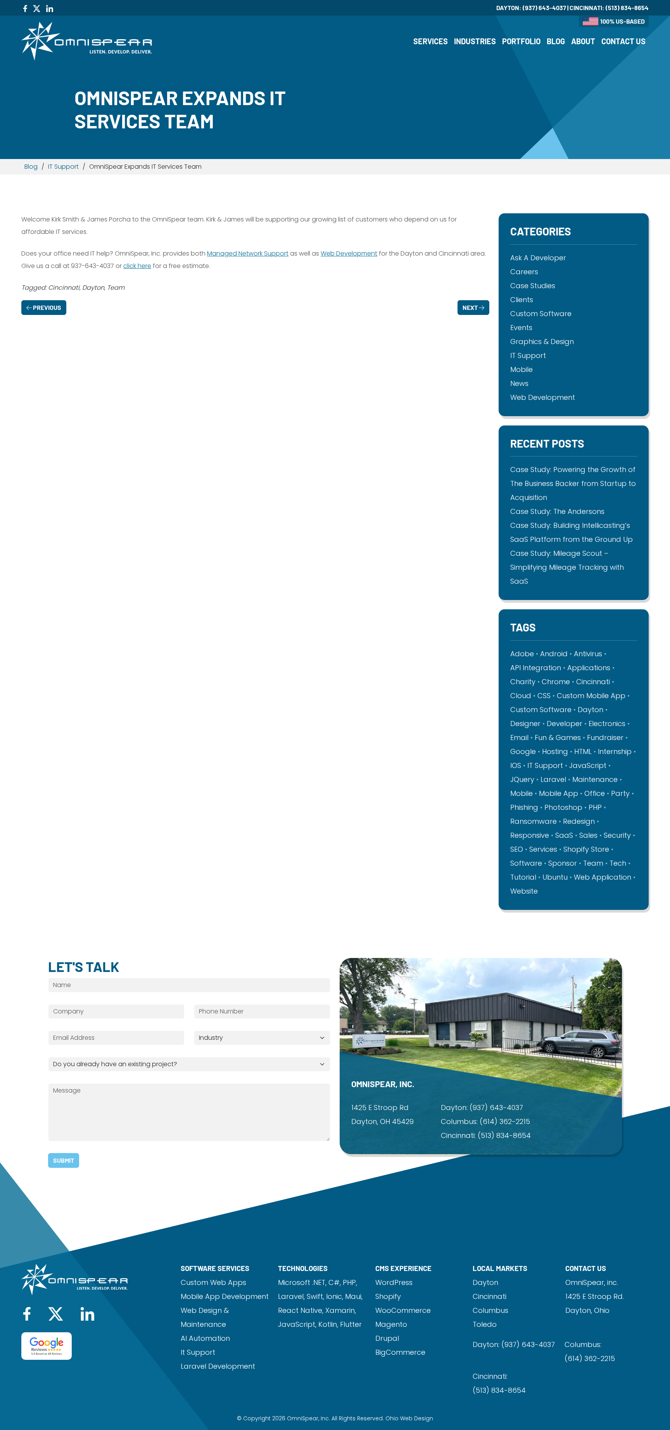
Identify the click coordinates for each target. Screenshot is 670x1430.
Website (524, 891)
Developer (564, 723)
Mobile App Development (225, 1296)
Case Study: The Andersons (557, 511)
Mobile (521, 369)
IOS (515, 765)
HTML (583, 751)
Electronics (607, 723)
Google (523, 751)
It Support (198, 1352)
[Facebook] (25, 7)
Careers (524, 272)
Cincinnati (593, 681)
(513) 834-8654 (627, 7)
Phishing (524, 807)
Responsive (529, 835)
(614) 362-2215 (505, 1121)
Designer (525, 723)
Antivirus (588, 654)
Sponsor (562, 863)
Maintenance (595, 779)
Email (519, 737)
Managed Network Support (247, 253)
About (583, 41)
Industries (475, 41)
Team (593, 863)
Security (617, 835)
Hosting (555, 751)
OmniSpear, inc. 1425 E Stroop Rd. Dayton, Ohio (594, 1296)
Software (526, 863)
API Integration (535, 668)
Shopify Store (586, 849)
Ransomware (533, 821)
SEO (516, 849)
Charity (522, 681)
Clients (521, 299)
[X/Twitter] (37, 7)
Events (521, 327)
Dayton (590, 709)
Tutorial (523, 877)
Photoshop (563, 807)
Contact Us (623, 41)
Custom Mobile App (591, 695)
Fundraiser (605, 737)
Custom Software (541, 313)
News (519, 383)
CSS (544, 695)
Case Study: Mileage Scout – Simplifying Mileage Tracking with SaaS (567, 567)
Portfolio (521, 41)
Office (594, 793)
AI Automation (205, 1338)
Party (620, 793)
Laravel (553, 779)
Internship (615, 751)
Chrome (556, 681)
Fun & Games (558, 737)
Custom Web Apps (213, 1282)
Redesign (579, 821)
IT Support (63, 166)
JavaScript (587, 765)
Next (471, 307)
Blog (556, 41)
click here (137, 265)
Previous (46, 307)
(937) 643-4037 (544, 7)
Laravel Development (218, 1366)
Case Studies (532, 285)
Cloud (520, 695)
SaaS (564, 835)
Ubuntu (555, 877)
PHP (595, 807)
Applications (588, 668)
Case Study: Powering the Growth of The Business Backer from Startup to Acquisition (573, 483)
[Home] (86, 40)
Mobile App (558, 793)
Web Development (349, 253)
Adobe (522, 654)
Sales (588, 835)
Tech (618, 863)
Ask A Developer (538, 258)
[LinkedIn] (49, 7)
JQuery (522, 779)
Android (554, 654)
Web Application (602, 877)
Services (430, 41)
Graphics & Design (542, 341)
